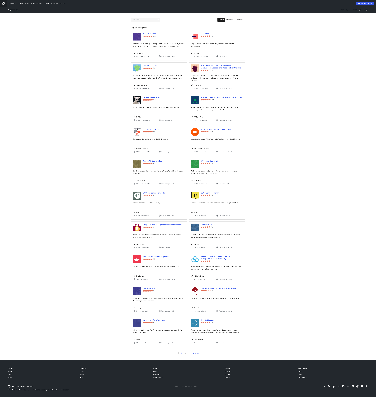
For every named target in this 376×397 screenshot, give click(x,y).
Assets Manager (208, 320)
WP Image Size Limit (209, 161)
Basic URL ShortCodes (152, 161)
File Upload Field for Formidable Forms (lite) (219, 288)
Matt (300, 371)
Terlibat (227, 368)
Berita (10, 371)
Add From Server (150, 34)
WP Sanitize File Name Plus (154, 193)
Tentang (10, 368)
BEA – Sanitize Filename (211, 193)
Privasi (10, 377)
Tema (82, 371)
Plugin (82, 374)
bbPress (301, 374)
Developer (156, 374)
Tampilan (83, 368)
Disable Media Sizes (151, 97)
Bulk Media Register (151, 129)
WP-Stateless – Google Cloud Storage (217, 129)
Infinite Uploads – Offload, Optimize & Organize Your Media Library (215, 257)
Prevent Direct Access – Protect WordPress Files (221, 97)
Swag (227, 377)
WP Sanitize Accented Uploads (156, 256)
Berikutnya (195, 353)
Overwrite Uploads (208, 225)
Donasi (228, 374)
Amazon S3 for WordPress (154, 320)
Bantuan (155, 371)
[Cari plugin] (158, 20)
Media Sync (205, 34)
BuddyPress (302, 377)
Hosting (10, 374)
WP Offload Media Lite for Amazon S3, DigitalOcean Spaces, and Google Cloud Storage (221, 67)
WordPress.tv (158, 377)
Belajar (155, 368)
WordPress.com (304, 368)
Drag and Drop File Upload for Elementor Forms (162, 225)
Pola (81, 377)
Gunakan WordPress (365, 3)
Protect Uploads (150, 66)
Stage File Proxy (150, 288)
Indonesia (30, 386)
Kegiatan (228, 371)
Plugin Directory (13, 10)
